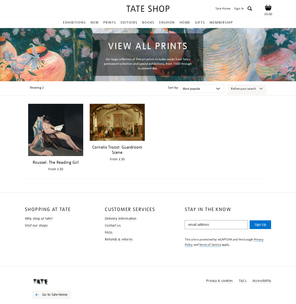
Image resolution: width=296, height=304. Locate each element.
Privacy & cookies (219, 281)
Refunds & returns (119, 239)
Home (185, 22)
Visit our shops (36, 225)
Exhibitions (74, 22)
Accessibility (261, 281)
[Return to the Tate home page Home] (148, 9)
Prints (109, 22)
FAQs (108, 232)
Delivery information (120, 218)
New (95, 22)
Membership (221, 22)
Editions (129, 22)
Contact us (113, 225)
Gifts (200, 22)
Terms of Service (210, 245)
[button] (250, 9)
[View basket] (268, 8)
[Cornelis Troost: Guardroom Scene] (117, 123)
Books (148, 22)
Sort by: (173, 87)
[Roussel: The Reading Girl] (55, 131)
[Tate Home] (59, 281)
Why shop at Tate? (39, 218)
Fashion (167, 22)
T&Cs (242, 281)
